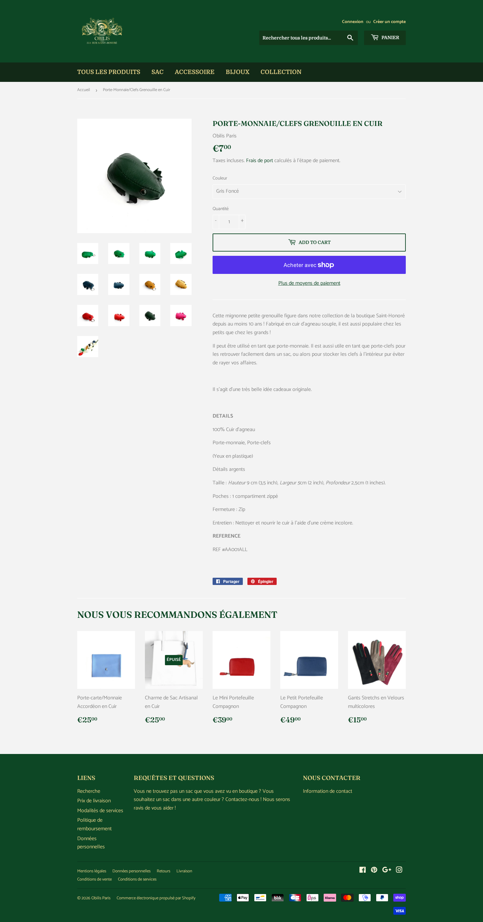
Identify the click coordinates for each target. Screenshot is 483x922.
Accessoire (195, 72)
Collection (281, 72)
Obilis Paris (100, 898)
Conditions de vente (94, 879)
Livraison (184, 871)
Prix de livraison (94, 800)
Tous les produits (108, 72)
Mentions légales (91, 871)
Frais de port (259, 160)
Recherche (88, 791)
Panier (389, 37)
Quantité (221, 209)
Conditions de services (137, 879)
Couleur (220, 178)
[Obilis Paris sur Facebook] (362, 870)
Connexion (352, 21)
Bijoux (237, 72)
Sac (157, 72)
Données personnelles (91, 843)
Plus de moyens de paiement (309, 283)
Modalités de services (100, 810)
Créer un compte (389, 21)
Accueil (83, 89)
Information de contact (327, 791)
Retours (163, 871)
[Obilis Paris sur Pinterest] (374, 870)
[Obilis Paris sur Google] (386, 870)
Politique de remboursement (94, 824)
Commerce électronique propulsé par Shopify (156, 898)
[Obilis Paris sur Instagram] (399, 870)
